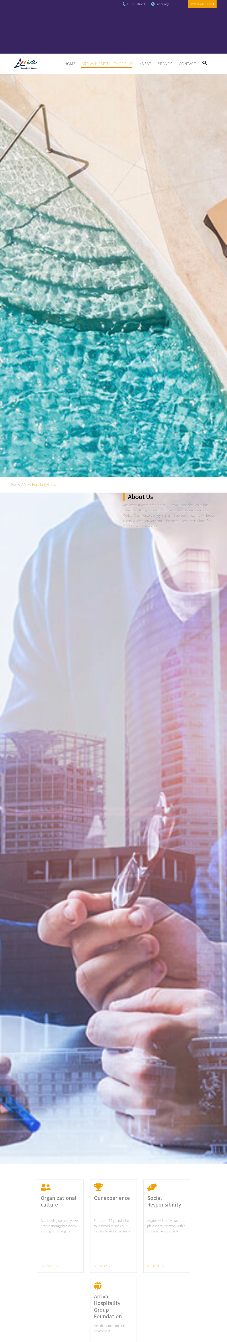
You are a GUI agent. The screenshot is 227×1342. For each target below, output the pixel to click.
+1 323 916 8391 (137, 4)
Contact (187, 64)
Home (71, 64)
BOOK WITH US (201, 4)
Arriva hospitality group (107, 64)
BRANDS (164, 64)
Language (162, 4)
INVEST (144, 64)
